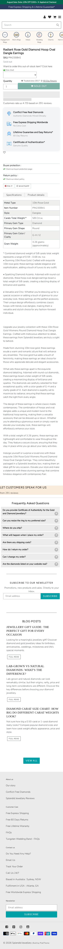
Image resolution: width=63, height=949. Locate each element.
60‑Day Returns (50, 81)
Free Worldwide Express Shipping (23, 892)
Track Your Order (14, 866)
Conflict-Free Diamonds (18, 792)
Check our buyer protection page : (19, 169)
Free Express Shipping (17, 813)
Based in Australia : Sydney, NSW (23, 879)
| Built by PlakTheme (40, 943)
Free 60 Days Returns (17, 819)
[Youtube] (28, 927)
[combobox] (31, 25)
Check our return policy (15, 179)
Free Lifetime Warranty (17, 826)
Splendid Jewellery (22, 942)
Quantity (7, 81)
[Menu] (59, 17)
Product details (36, 195)
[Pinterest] (13, 927)
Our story (10, 785)
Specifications (14, 195)
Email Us (10, 860)
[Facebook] (6, 927)
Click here (46, 66)
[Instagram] (20, 927)
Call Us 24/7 (12, 873)
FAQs (9, 832)
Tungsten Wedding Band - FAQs (23, 839)
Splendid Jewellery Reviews (20, 798)
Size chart (10, 70)
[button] (31, 94)
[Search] (58, 25)
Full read (14, 657)
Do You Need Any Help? (18, 853)
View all (31, 760)
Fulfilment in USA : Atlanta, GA (22, 885)
